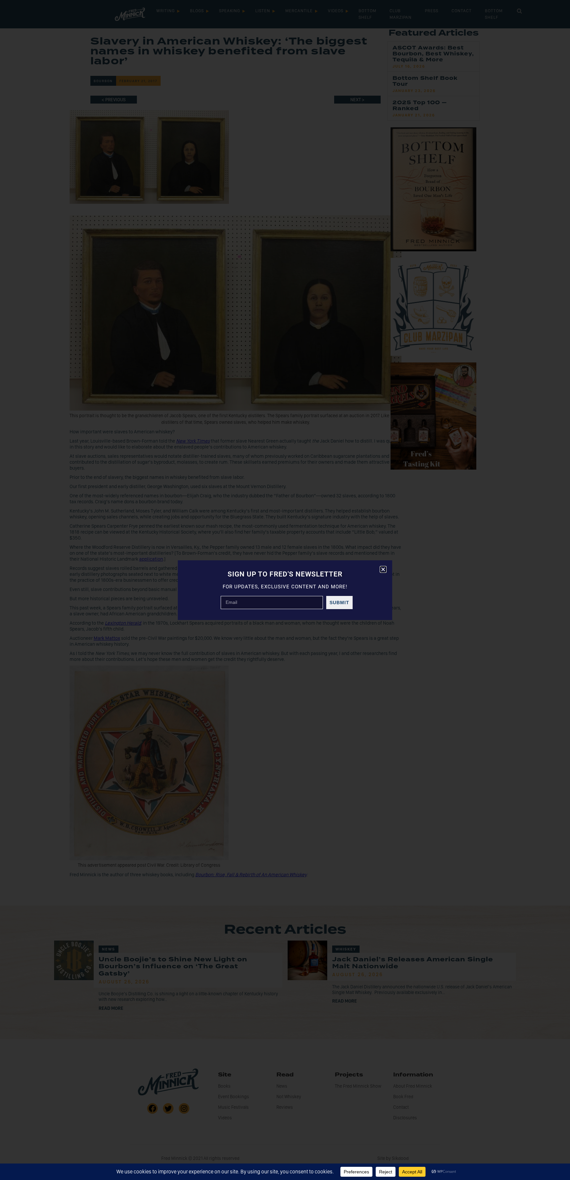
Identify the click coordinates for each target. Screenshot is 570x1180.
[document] (285, 590)
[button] (383, 569)
